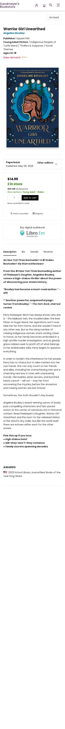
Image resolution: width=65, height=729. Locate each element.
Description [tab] (9, 251)
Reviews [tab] (48, 251)
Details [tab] (34, 251)
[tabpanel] (32, 372)
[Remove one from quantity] (10, 198)
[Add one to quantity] (18, 198)
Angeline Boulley (14, 33)
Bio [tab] (23, 251)
